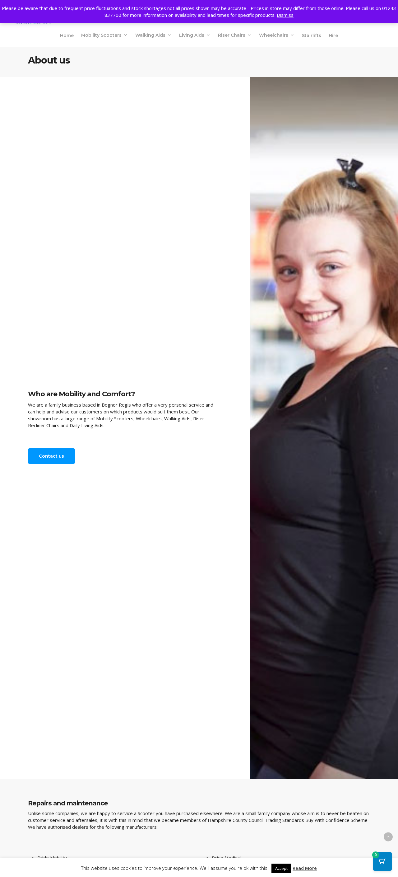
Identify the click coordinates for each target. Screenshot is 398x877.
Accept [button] (281, 868)
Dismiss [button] (285, 15)
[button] (51, 456)
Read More (305, 868)
